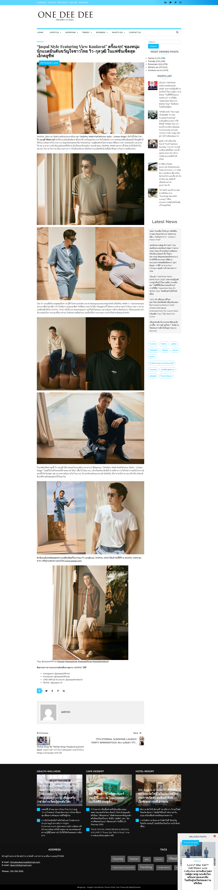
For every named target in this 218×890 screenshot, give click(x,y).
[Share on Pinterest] (58, 691)
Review (175, 350)
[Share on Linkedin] (64, 691)
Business (100, 32)
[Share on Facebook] (52, 691)
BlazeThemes (134, 887)
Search (153, 46)
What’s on (153, 67)
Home (40, 32)
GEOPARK (154, 350)
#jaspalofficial (85, 661)
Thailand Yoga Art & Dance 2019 (162, 363)
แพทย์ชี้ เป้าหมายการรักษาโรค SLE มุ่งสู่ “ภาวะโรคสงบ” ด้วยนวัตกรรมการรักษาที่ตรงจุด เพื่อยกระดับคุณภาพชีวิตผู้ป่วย (61, 812)
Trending (153, 369)
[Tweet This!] (46, 691)
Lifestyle (54, 32)
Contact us (135, 32)
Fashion (164, 344)
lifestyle (165, 350)
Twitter (52, 3)
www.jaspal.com (73, 561)
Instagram (62, 3)
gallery (173, 344)
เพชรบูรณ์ (153, 376)
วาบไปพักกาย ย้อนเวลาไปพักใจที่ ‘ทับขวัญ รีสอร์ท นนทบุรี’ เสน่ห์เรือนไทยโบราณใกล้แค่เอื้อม (160, 823)
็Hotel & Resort (166, 376)
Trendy (86, 32)
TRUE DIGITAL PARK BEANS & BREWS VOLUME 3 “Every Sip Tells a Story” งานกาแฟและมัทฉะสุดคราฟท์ (110, 832)
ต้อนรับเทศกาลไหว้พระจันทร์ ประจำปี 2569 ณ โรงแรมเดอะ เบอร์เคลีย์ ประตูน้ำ (106, 797)
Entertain (70, 32)
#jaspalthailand (100, 661)
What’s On (117, 32)
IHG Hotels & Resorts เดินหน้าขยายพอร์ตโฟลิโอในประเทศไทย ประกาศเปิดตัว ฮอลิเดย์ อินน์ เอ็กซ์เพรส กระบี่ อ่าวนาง (158, 795)
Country (153, 344)
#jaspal (61, 661)
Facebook (42, 3)
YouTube (73, 3)
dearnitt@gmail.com (21, 865)
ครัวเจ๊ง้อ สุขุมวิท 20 (167, 369)
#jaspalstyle (71, 661)
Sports (152, 357)
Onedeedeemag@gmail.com (25, 862)
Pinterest (83, 3)
